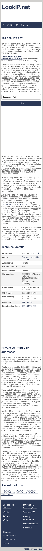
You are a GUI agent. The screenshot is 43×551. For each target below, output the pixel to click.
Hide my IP (27, 528)
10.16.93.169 (31, 491)
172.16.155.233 (8, 493)
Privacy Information (30, 523)
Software (6, 516)
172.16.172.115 (8, 491)
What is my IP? (12, 25)
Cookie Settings (9, 539)
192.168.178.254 (23, 204)
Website (6, 512)
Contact (6, 543)
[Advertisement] (21, 13)
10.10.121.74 (7, 495)
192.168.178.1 (7, 204)
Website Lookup (9, 29)
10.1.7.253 (20, 491)
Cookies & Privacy (10, 535)
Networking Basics (30, 508)
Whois (5, 520)
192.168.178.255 (29, 306)
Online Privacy (28, 519)
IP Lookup (24, 25)
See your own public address (30, 258)
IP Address (7, 508)
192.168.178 (27, 302)
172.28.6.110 (21, 493)
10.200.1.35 (33, 493)
